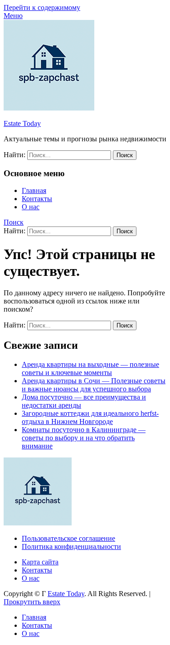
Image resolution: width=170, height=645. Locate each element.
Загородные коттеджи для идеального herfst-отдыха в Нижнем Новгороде (90, 417)
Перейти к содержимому (42, 7)
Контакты (37, 198)
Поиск (14, 222)
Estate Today (22, 123)
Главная (34, 190)
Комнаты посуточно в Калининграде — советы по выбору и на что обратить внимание (84, 438)
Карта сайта (40, 562)
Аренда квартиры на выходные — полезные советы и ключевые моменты (90, 368)
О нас (30, 207)
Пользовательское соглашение (68, 538)
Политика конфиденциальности (71, 546)
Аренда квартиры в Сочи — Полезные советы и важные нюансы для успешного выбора (93, 385)
